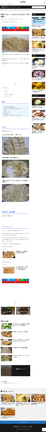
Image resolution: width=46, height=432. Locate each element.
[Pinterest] (15, 30)
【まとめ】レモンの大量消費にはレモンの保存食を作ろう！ (38, 91)
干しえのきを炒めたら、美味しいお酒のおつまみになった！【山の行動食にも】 (22, 268)
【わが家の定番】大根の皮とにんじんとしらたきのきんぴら (8, 417)
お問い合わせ (16, 426)
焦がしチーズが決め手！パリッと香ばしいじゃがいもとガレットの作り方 (21, 340)
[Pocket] (18, 28)
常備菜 (21, 19)
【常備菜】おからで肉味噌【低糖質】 (20, 347)
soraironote (23, 2)
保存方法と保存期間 (8, 94)
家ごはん (7, 9)
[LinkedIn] (27, 28)
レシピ (5, 4)
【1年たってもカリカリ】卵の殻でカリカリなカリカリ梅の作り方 (38, 79)
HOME (2, 4)
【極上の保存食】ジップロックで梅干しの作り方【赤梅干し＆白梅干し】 (38, 119)
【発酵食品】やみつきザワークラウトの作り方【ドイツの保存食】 (38, 107)
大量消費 (18, 7)
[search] (44, 7)
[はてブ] (13, 28)
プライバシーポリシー (24, 426)
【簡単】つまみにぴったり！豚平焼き (20, 331)
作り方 (6, 92)
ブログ (12, 4)
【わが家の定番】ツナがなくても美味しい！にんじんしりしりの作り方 (38, 38)
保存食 (9, 7)
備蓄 (12, 7)
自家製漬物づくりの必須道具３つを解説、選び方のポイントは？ (38, 132)
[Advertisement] (15, 74)
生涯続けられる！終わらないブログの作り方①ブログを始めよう (38, 26)
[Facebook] (4, 28)
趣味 (8, 4)
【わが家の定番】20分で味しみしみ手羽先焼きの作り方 (37, 404)
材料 (5, 90)
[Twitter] (9, 28)
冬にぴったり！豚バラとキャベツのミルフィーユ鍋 (21, 356)
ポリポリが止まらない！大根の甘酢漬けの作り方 (38, 67)
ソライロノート (7, 96)
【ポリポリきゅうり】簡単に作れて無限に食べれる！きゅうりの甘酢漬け (21, 324)
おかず (11, 9)
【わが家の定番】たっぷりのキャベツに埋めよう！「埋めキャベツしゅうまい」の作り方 (38, 50)
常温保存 (15, 7)
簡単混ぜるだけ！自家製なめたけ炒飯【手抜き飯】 (22, 252)
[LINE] (22, 28)
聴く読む (30, 426)
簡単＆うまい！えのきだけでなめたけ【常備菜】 (21, 9)
